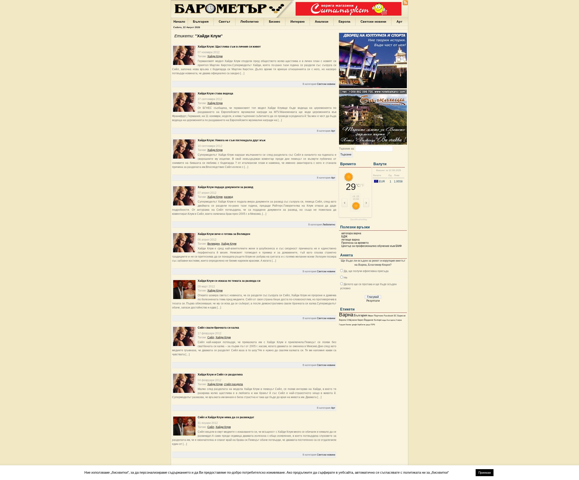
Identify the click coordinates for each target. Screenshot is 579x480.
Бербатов (361, 325)
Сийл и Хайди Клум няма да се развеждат (226, 417)
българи (378, 320)
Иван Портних (375, 315)
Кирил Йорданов (365, 320)
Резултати (373, 300)
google (354, 325)
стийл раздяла (233, 384)
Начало (179, 21)
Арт (399, 21)
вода (384, 320)
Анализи (321, 21)
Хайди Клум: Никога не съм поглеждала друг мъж (232, 140)
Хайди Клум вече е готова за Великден (224, 234)
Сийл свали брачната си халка (218, 327)
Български (391, 320)
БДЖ (344, 236)
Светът (224, 21)
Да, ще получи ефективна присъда (366, 271)
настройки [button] (462, 472)
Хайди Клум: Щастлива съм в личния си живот (229, 46)
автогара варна (351, 233)
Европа (344, 21)
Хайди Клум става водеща (215, 93)
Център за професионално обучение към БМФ (371, 246)
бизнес (348, 325)
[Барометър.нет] (405, 4)
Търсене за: (346, 148)
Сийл (210, 337)
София (399, 320)
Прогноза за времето (355, 242)
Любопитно (249, 21)
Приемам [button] (484, 472)
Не (345, 277)
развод (228, 196)
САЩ (349, 320)
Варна (346, 315)
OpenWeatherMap (358, 220)
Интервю (297, 21)
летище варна (350, 239)
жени (354, 320)
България (201, 21)
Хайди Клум (215, 56)
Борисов (401, 316)
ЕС (395, 316)
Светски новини (373, 21)
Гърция (342, 325)
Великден (213, 243)
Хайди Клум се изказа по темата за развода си (229, 280)
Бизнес (274, 21)
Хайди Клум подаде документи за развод (225, 187)
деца (368, 325)
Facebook (388, 316)
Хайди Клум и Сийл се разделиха (220, 374)
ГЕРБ (373, 325)
